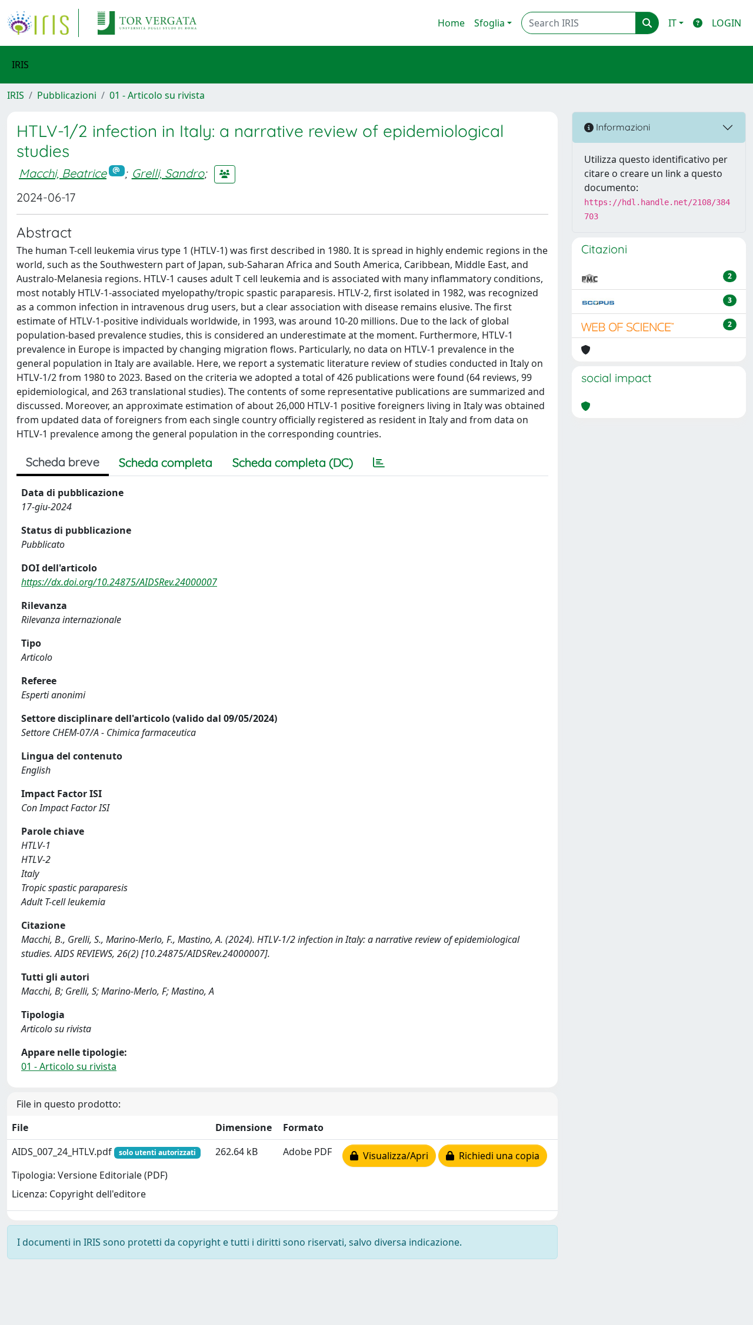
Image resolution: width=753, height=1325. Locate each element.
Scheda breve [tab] (62, 461)
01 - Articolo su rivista (157, 95)
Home (451, 22)
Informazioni (622, 127)
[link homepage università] (147, 23)
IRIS (15, 95)
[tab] (379, 462)
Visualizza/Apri (393, 1155)
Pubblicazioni (66, 95)
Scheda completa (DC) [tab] (292, 462)
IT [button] (672, 22)
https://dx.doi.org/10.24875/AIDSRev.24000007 (119, 581)
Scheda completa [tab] (165, 462)
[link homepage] (43, 23)
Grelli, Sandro (168, 173)
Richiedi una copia (496, 1155)
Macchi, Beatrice (62, 173)
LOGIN (726, 22)
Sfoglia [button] (489, 22)
